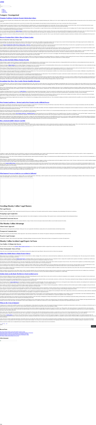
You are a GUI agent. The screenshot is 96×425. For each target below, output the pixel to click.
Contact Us (4, 11)
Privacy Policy (4, 12)
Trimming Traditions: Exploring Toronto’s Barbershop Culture (18, 18)
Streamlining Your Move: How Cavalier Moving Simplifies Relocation (20, 81)
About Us (4, 10)
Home (3, 9)
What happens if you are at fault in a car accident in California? (18, 173)
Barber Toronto (19, 31)
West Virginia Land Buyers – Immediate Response (25, 113)
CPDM (2, 2)
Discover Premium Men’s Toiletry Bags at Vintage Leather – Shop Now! (16, 44)
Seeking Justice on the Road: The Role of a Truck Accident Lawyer (19, 274)
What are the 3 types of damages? (9, 303)
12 (4, 323)
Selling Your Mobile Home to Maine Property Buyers (15, 253)
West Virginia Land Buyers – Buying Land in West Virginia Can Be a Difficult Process (24, 102)
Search (1, 324)
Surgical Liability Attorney (11, 163)
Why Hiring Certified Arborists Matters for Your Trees (9, 335)
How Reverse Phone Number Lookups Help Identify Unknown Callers (12, 331)
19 (6, 323)
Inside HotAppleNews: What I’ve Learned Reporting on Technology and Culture (14, 333)
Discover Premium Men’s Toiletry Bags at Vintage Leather (17, 37)
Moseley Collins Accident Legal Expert (22, 246)
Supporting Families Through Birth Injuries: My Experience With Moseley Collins (14, 334)
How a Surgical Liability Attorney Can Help (12, 120)
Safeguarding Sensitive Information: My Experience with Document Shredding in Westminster (16, 332)
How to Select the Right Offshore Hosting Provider (14, 60)
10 (2, 323)
